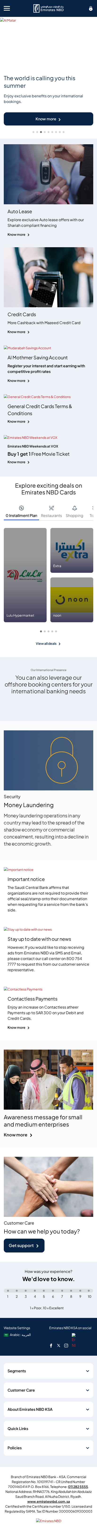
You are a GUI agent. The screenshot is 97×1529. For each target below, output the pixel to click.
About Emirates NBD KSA (30, 1409)
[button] (41, 631)
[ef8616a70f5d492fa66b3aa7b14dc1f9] (48, 8)
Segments (17, 1371)
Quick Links (18, 1428)
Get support (21, 1245)
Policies (15, 1448)
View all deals (46, 643)
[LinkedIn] (73, 1340)
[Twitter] (59, 1345)
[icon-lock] (91, 8)
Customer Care (21, 1390)
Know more (46, 119)
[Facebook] (51, 1345)
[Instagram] (66, 1345)
